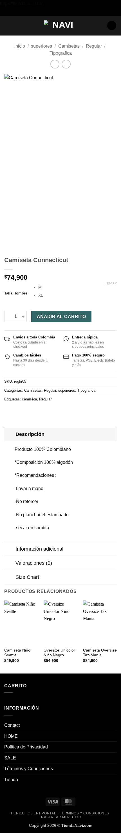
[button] (7, 25)
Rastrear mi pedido (61, 817)
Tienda (11, 779)
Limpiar (111, 283)
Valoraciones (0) (33, 563)
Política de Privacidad (26, 747)
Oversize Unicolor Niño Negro (59, 652)
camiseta (29, 399)
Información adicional (39, 549)
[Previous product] (66, 64)
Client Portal (42, 813)
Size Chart (27, 577)
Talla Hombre (15, 293)
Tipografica (61, 53)
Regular (94, 46)
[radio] (77, 287)
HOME (11, 736)
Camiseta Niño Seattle (17, 652)
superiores (41, 46)
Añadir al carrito (61, 316)
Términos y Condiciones (28, 768)
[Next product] (54, 64)
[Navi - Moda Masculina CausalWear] (60, 25)
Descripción (29, 434)
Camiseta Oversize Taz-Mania (100, 652)
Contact (12, 725)
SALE (10, 758)
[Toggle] (9, 434)
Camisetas (69, 46)
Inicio (19, 46)
